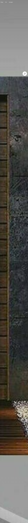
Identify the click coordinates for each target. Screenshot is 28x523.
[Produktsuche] (25, 74)
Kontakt (11, 2)
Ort (6, 2)
